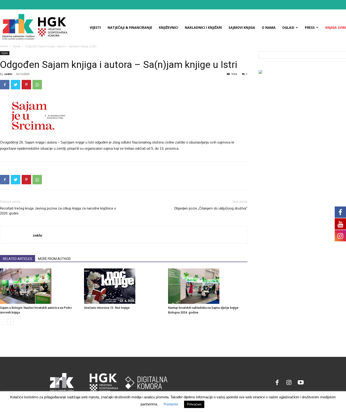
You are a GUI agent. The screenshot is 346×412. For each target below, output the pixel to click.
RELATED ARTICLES (17, 259)
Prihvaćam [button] (194, 404)
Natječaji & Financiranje (130, 27)
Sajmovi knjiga (242, 27)
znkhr (8, 74)
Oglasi (288, 27)
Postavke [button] (171, 404)
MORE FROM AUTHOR (54, 259)
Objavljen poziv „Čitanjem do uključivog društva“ (210, 208)
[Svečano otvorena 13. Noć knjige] (123, 286)
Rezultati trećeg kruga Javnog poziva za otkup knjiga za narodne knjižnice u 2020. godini (58, 210)
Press (310, 27)
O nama (269, 27)
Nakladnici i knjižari (203, 27)
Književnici (168, 27)
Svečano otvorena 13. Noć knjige (107, 307)
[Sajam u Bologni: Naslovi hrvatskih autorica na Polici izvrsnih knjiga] (39, 286)
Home (4, 46)
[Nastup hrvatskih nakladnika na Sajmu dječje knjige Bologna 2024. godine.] (207, 286)
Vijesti (95, 27)
